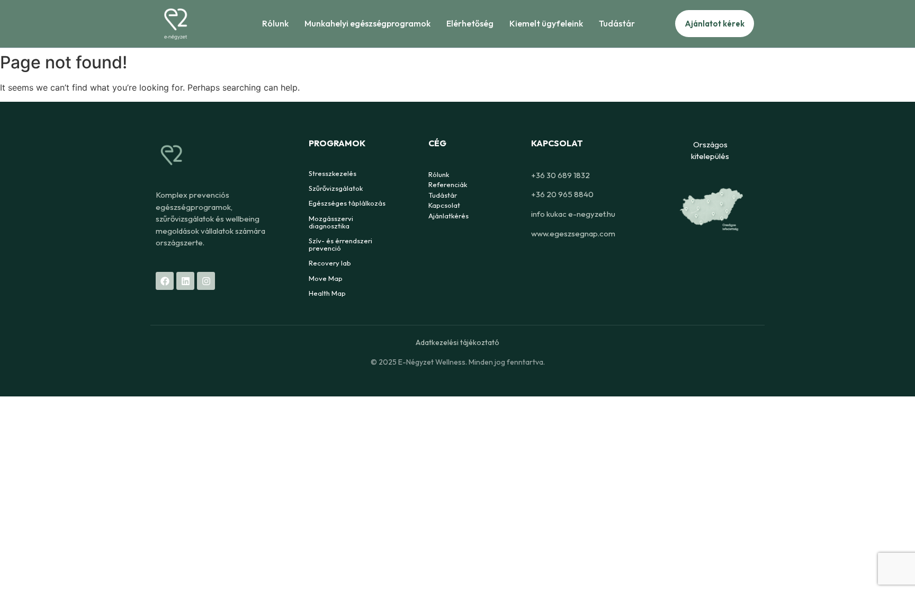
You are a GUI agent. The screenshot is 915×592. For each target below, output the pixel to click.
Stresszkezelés (332, 173)
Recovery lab (330, 263)
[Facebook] (165, 281)
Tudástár (617, 23)
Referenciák (447, 184)
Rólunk (275, 23)
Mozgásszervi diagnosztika (331, 222)
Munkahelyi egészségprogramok (367, 23)
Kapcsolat (444, 205)
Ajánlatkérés (448, 215)
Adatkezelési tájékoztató (457, 342)
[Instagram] (206, 281)
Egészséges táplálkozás (347, 203)
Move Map (326, 278)
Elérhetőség (470, 23)
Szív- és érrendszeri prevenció (340, 244)
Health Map (327, 293)
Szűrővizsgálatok (336, 188)
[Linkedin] (185, 281)
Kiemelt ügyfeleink (546, 23)
